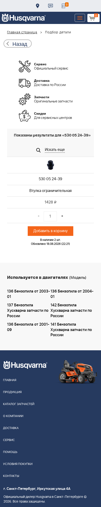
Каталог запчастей (18, 404)
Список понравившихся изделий (63, 6)
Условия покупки (17, 464)
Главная (9, 380)
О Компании (13, 416)
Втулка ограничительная (50, 191)
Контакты (50, 6)
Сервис (9, 440)
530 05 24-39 (50, 179)
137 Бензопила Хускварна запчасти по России (27, 310)
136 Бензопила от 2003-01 (28, 294)
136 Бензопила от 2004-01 (71, 294)
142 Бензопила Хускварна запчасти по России (71, 310)
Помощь (10, 452)
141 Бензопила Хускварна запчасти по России (71, 330)
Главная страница (22, 32)
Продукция (12, 392)
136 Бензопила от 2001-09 (28, 327)
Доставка (37, 6)
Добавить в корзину (50, 231)
